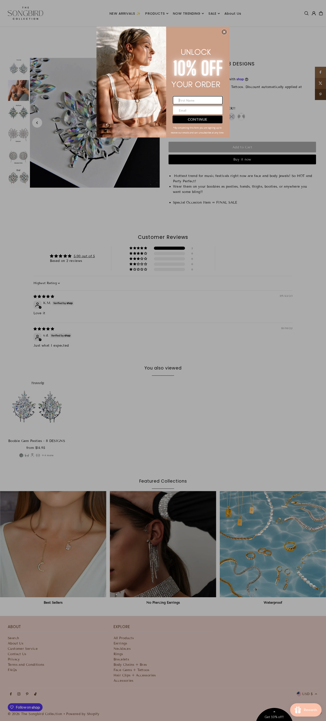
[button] (224, 32)
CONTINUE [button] (197, 119)
